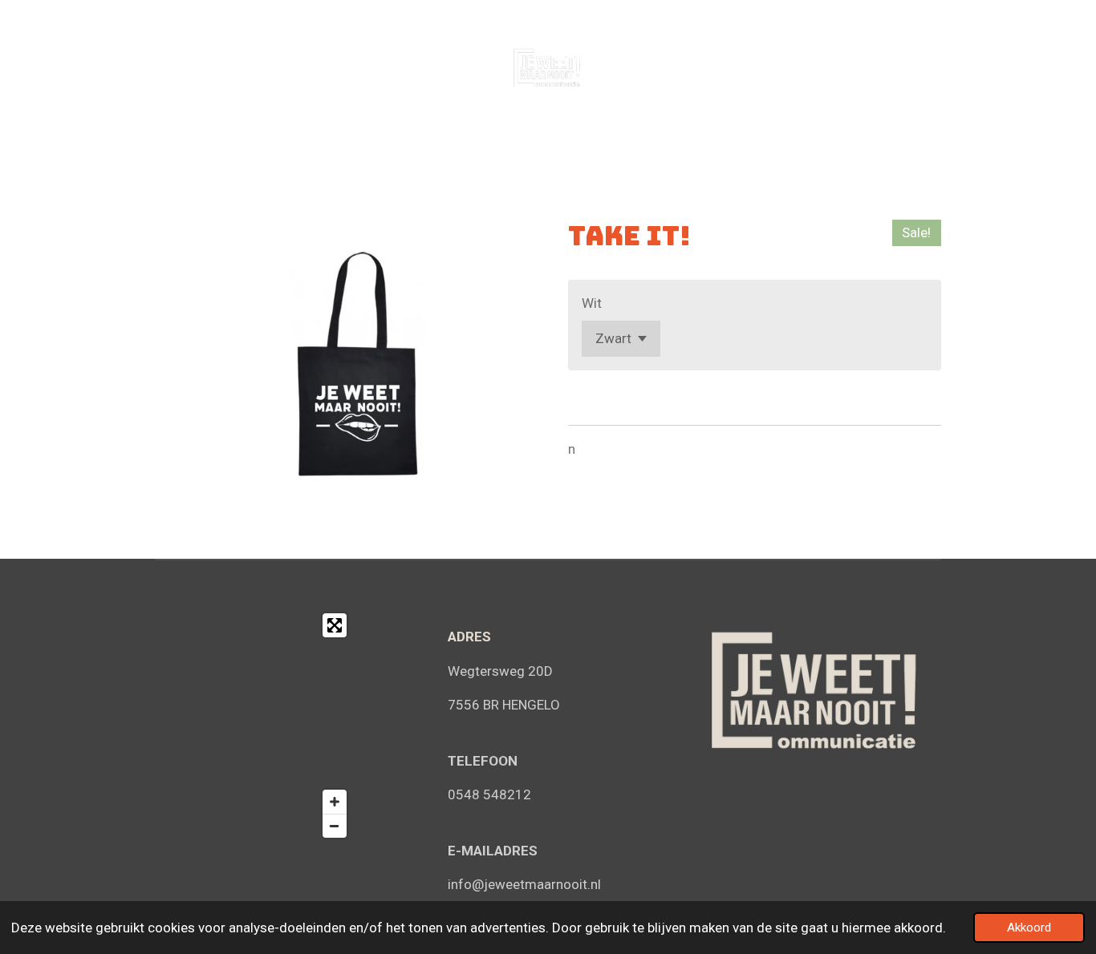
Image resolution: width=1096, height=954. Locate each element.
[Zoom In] (335, 802)
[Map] (255, 725)
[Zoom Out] (335, 826)
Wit (592, 303)
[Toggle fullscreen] (335, 625)
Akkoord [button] (1029, 927)
